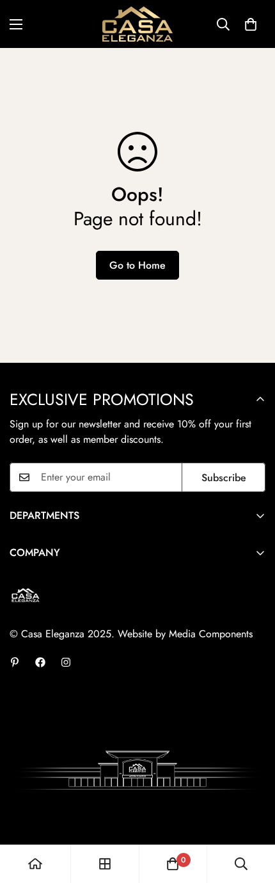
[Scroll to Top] (252, 815)
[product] (35, 863)
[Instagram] (66, 662)
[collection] (104, 863)
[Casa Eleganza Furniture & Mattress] (137, 24)
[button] (250, 24)
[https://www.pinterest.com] (15, 662)
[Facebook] (40, 662)
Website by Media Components (185, 633)
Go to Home (137, 265)
